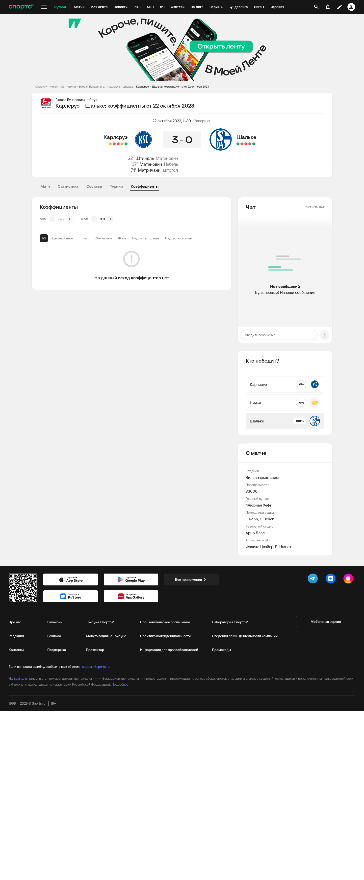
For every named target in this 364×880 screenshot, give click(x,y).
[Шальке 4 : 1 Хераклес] (253, 143)
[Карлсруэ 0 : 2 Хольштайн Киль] (118, 143)
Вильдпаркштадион (263, 477)
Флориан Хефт (258, 505)
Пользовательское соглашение (165, 622)
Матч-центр (68, 86)
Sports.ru (20, 678)
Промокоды (221, 650)
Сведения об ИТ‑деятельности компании (245, 636)
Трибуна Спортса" (100, 622)
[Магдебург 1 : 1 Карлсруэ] (122, 143)
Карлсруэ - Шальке (120, 86)
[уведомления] (328, 7)
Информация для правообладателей (169, 650)
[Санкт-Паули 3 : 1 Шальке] (241, 143)
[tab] (44, 238)
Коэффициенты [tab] (144, 186)
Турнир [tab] (116, 186)
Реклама (54, 636)
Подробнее (120, 684)
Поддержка (56, 650)
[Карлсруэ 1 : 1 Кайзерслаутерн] (110, 143)
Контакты (16, 650)
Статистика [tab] (68, 186)
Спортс (40, 86)
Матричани (149, 170)
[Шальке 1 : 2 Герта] (249, 143)
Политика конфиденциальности (165, 636)
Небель (171, 164)
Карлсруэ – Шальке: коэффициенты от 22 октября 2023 (172, 86)
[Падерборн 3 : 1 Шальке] (245, 143)
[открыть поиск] (316, 7)
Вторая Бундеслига (91, 86)
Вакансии (54, 622)
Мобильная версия (326, 621)
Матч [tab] (45, 186)
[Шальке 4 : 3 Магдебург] (237, 143)
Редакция (16, 636)
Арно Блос (255, 532)
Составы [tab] (94, 186)
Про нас (15, 622)
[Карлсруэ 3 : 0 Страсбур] (126, 143)
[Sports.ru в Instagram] (349, 579)
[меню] (44, 7)
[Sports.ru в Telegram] (314, 579)
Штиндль (144, 158)
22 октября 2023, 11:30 (172, 120)
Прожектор (95, 650)
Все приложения (188, 579)
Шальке (246, 137)
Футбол (52, 86)
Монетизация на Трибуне (106, 636)
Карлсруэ (116, 137)
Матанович (167, 158)
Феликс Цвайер (259, 546)
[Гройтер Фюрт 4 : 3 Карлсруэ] (114, 143)
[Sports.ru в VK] (332, 579)
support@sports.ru (95, 666)
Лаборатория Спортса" (230, 622)
